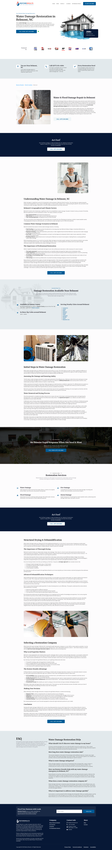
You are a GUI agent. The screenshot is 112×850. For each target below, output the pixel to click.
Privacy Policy (67, 847)
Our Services (52, 824)
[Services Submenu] (64, 3)
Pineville (65, 317)
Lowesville (65, 315)
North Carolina (28, 85)
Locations (68, 3)
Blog (85, 822)
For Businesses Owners (54, 828)
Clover (64, 318)
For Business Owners (76, 3)
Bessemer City (66, 319)
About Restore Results (54, 822)
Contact (86, 824)
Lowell (64, 309)
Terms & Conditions (77, 847)
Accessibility (93, 847)
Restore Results (20, 85)
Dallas (64, 314)
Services (62, 3)
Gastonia (65, 311)
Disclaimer (86, 847)
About (57, 3)
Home (53, 3)
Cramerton (65, 308)
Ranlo (64, 310)
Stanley (64, 313)
